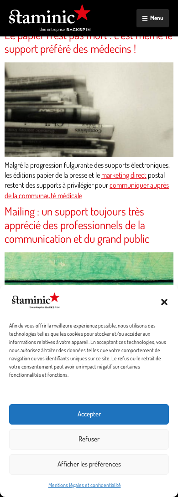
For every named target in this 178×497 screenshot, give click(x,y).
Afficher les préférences (89, 464)
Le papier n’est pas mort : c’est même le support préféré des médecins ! (89, 41)
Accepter (89, 414)
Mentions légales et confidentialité (84, 485)
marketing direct (124, 174)
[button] (164, 302)
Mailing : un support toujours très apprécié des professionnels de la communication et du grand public (77, 225)
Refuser (89, 439)
